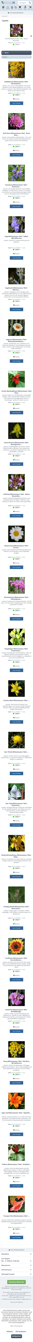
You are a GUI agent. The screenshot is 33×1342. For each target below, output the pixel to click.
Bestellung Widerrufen (16, 1282)
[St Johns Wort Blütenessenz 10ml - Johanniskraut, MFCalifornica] (16, 688)
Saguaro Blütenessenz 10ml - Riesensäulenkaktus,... (16, 340)
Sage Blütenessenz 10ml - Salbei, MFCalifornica (16, 237)
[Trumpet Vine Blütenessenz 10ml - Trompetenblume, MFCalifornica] (16, 1204)
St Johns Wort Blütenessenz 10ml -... (16, 700)
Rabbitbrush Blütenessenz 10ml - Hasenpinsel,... (16, 82)
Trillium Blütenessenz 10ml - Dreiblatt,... (16, 1164)
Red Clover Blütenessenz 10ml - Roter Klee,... (16, 134)
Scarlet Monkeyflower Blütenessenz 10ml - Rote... (16, 392)
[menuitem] (30, 8)
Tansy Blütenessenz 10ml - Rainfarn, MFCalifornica (16, 1062)
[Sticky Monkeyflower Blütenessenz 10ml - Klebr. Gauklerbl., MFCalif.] (16, 843)
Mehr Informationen (16, 1326)
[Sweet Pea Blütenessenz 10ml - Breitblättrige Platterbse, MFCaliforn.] (16, 998)
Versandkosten (5, 1288)
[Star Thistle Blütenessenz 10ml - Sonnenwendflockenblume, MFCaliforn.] (16, 740)
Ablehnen (10, 1331)
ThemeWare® (19, 1302)
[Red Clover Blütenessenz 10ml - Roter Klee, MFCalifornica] (16, 121)
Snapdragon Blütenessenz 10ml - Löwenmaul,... (16, 650)
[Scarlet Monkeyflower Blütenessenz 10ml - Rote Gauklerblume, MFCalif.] (16, 379)
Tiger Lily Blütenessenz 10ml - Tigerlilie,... (16, 1113)
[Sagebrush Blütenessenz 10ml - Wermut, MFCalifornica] (16, 276)
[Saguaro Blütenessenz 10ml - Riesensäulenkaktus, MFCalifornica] (16, 327)
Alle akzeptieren (21, 1331)
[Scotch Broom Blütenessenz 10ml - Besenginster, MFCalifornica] (16, 430)
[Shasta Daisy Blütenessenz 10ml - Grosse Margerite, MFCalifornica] (16, 534)
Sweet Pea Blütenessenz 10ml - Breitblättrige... (16, 1010)
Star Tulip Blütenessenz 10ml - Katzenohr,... (16, 804)
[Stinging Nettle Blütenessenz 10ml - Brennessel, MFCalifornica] (16, 894)
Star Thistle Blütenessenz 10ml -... (16, 752)
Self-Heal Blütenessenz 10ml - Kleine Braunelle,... (16, 39)
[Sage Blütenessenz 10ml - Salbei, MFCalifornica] (16, 224)
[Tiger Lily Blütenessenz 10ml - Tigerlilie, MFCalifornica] (16, 1101)
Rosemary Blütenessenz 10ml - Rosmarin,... (16, 186)
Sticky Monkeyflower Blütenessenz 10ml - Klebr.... (16, 856)
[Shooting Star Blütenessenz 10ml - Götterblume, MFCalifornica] (16, 585)
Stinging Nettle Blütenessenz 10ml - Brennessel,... (17, 907)
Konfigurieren (16, 1336)
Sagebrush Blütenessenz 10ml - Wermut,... (16, 289)
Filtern (6, 53)
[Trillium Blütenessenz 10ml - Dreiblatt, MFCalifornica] (16, 1152)
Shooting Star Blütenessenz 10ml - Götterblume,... (16, 598)
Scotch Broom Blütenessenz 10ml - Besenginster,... (16, 443)
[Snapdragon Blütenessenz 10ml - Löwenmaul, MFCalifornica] (16, 637)
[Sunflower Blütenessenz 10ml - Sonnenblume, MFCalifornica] (16, 946)
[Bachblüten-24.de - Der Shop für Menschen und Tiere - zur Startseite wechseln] (8, 3)
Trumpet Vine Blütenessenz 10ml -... (16, 1216)
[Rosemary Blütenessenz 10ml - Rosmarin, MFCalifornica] (16, 173)
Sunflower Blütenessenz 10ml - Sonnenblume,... (16, 959)
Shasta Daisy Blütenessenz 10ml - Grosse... (16, 546)
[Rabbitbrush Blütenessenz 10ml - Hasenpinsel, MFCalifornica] (16, 70)
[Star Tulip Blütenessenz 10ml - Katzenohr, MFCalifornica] (16, 791)
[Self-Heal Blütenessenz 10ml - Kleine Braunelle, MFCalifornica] (16, 30)
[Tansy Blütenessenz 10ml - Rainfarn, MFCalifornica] (16, 1049)
